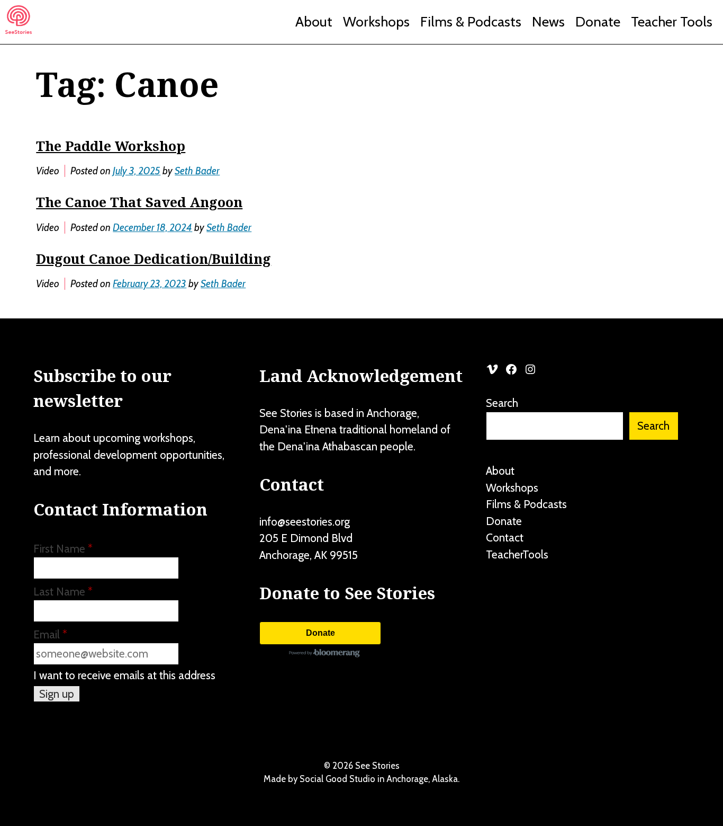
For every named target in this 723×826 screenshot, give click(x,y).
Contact (504, 537)
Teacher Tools (671, 21)
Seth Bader (197, 171)
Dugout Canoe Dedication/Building (153, 259)
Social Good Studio (337, 779)
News (548, 21)
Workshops (376, 21)
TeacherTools (517, 554)
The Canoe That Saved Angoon (139, 202)
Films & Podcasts (470, 21)
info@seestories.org (304, 521)
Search (502, 403)
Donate (597, 21)
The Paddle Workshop (110, 146)
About (313, 21)
